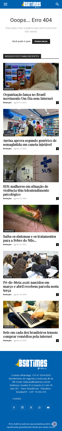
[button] (5, 4)
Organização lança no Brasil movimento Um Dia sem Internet (28, 96)
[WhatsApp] (39, 407)
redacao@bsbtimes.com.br (36, 398)
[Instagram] (22, 407)
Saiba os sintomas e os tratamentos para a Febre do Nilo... (29, 238)
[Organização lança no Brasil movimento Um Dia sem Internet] (31, 76)
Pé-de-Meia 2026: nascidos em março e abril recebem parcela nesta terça (31, 286)
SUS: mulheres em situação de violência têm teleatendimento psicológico (26, 190)
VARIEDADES (9, 89)
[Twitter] (31, 407)
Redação (7, 102)
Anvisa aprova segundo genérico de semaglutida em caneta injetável (30, 142)
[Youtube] (48, 407)
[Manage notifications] (54, 424)
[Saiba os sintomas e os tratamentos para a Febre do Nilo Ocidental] (31, 218)
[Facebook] (14, 407)
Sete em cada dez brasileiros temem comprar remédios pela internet (30, 334)
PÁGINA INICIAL (41, 41)
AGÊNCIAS (8, 277)
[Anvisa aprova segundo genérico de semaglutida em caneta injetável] (31, 122)
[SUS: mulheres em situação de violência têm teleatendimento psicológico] (31, 168)
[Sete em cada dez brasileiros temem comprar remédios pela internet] (31, 314)
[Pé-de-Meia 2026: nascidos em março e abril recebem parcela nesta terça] (31, 264)
